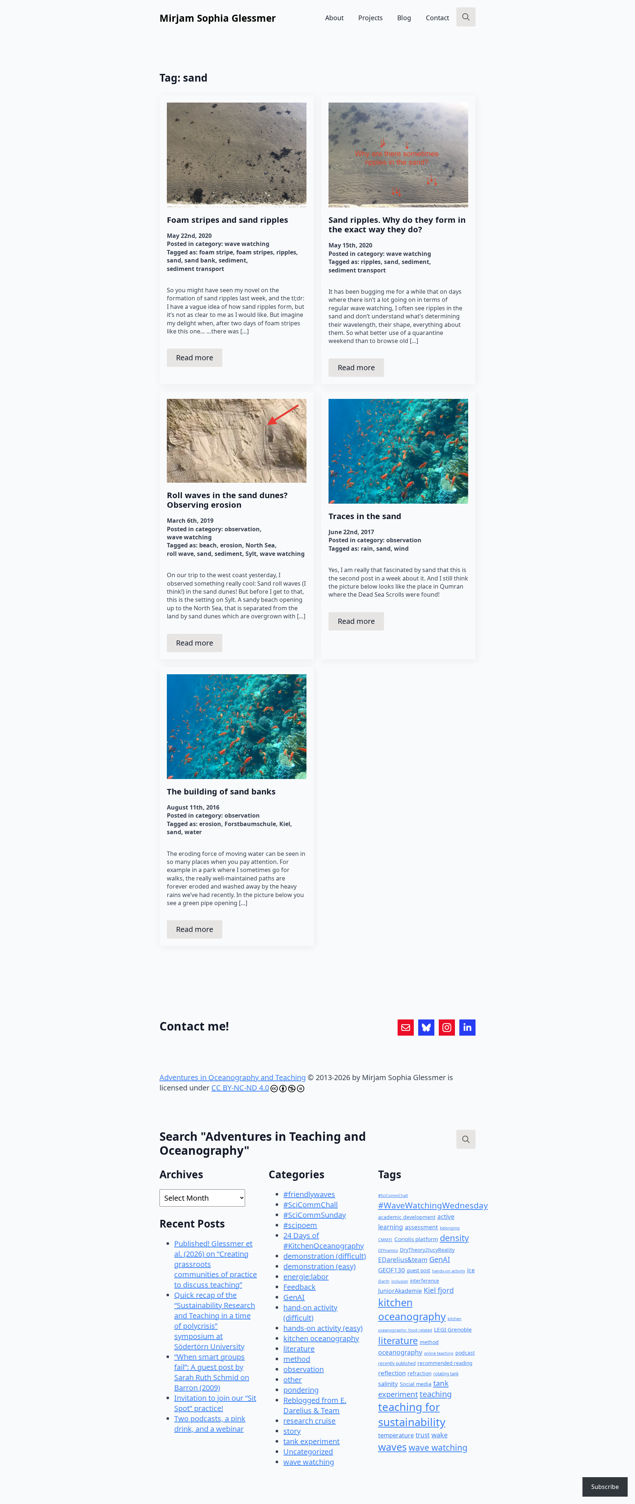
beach (208, 545)
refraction (419, 1373)
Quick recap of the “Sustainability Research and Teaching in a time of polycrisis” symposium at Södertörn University (214, 1320)
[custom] (406, 1027)
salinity (388, 1383)
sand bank (199, 260)
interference (424, 1281)
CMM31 (385, 1239)
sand (174, 260)
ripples (286, 252)
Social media (415, 1383)
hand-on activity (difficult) (310, 1313)
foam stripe (216, 252)
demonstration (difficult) (324, 1256)
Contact (437, 17)
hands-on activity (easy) (323, 1328)
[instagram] (447, 1027)
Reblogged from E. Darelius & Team (314, 1405)
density (454, 1238)
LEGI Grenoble (453, 1329)
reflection (392, 1373)
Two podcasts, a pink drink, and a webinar (209, 1424)
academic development (406, 1217)
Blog (404, 17)
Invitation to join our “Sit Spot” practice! (215, 1403)
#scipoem (300, 1225)
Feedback (299, 1287)
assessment (421, 1227)
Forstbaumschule (250, 824)
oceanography (400, 1352)
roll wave (180, 554)
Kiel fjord (439, 1290)
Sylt (250, 554)
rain (367, 548)
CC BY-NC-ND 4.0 (240, 1088)
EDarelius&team (402, 1259)
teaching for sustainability (411, 1414)
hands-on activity (448, 1270)
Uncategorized (308, 1452)
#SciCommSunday (314, 1215)
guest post (418, 1270)
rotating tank (446, 1373)
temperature (396, 1435)
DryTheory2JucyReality (427, 1249)
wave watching (247, 244)
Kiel (284, 824)
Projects (370, 17)
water (193, 832)
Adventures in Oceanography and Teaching (232, 1077)
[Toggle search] (466, 16)
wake (439, 1434)
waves (392, 1447)
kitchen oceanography (321, 1338)
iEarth (384, 1281)
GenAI (294, 1297)
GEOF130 (391, 1270)
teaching (436, 1394)
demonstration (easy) (319, 1266)
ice (471, 1270)
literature (299, 1349)
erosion (231, 545)
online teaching (438, 1353)
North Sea (260, 545)
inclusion (399, 1281)
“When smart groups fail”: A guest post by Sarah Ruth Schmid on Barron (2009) (211, 1372)
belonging (450, 1227)
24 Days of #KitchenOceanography (323, 1240)
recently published (397, 1363)
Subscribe (605, 1487)
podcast (465, 1352)
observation (242, 529)
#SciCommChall (310, 1205)
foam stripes (254, 252)
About (334, 17)
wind (401, 548)
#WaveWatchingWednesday (433, 1205)
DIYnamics (388, 1250)
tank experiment (311, 1441)
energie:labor (306, 1277)
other (292, 1380)
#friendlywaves (309, 1194)
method (296, 1359)
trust (423, 1435)
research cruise (309, 1421)
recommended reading (444, 1363)
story (292, 1431)
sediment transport (195, 269)
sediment (232, 260)
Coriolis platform (416, 1239)
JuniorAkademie (400, 1291)
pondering (301, 1390)
